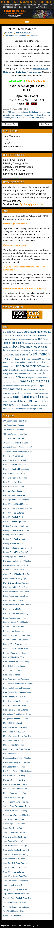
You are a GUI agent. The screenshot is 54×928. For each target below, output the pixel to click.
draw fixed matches (18, 354)
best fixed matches (25, 346)
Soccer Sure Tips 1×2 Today (15, 811)
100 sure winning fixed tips (34, 343)
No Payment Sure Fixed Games (16, 749)
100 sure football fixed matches (26, 339)
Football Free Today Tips (13, 631)
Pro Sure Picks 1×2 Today (14, 776)
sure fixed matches (28, 397)
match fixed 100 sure (27, 374)
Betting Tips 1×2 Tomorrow (14, 557)
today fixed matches (21, 405)
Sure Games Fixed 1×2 (13, 841)
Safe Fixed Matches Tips (13, 797)
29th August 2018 (23, 33)
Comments (34, 36)
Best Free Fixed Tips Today (14, 465)
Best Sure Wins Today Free (14, 491)
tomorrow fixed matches (13, 409)
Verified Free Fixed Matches (15, 902)
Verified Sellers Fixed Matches (16, 907)
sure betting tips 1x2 (27, 393)
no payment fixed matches (39, 378)
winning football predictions (32, 409)
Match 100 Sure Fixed (12, 723)
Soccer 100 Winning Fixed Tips (16, 802)
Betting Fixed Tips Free (13, 535)
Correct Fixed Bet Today (13, 570)
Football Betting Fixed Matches (16, 622)
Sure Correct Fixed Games (14, 832)
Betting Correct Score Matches (16, 530)
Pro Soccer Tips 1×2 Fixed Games (17, 771)
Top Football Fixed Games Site (16, 894)
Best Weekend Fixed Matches (16, 504)
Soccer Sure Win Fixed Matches (16, 815)
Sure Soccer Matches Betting (15, 854)
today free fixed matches (39, 405)
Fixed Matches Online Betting (15, 613)
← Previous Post (10, 124)
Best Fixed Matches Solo (13, 456)
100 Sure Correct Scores (13, 425)
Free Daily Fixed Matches (14, 666)
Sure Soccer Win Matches (14, 859)
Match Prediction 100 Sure (14, 732)
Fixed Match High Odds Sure (15, 587)
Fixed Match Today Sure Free (15, 596)
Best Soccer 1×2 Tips (12, 482)
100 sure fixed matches (18, 112)
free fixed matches (29, 366)
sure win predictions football (23, 118)
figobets (8, 33)
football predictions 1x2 (30, 362)
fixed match (39, 354)
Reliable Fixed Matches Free (15, 789)
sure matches (16, 401)
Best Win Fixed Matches (13, 513)
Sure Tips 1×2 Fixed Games (15, 863)
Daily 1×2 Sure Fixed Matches (16, 583)
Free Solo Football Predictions (16, 701)
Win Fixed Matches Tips (13, 911)
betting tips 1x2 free (30, 350)
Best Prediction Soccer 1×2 (14, 473)
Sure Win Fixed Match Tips (14, 867)
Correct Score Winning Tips (14, 578)
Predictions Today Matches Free (16, 762)
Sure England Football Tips (14, 837)
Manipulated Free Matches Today (17, 714)
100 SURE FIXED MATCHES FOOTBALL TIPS (26, 2)
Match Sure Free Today (13, 740)
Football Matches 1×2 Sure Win (16, 635)
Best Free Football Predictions (16, 469)
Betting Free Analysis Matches (16, 539)
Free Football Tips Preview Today (17, 692)
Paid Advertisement (11, 754)
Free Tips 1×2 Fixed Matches (15, 710)
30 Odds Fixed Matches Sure (15, 443)
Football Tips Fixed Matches (15, 644)
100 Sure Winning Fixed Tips (15, 434)
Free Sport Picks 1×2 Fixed (14, 705)
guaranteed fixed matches (39, 370)
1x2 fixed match (10, 332)
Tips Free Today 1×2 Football (15, 881)
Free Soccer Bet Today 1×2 (14, 697)
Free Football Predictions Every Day (18, 684)
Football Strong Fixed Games (15, 640)
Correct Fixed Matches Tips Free (17, 574)
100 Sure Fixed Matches (20, 29)
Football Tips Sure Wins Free (15, 648)
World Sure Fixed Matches (14, 916)
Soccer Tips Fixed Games (14, 824)
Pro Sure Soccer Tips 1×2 (14, 780)
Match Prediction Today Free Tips (17, 736)
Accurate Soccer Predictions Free (17, 452)
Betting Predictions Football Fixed (17, 548)
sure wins (40, 118)
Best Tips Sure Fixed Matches (16, 500)
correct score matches (12, 115)
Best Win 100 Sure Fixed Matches (17, 508)
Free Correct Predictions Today (16, 662)
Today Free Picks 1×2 (12, 885)
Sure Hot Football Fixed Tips (15, 846)
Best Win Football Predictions (15, 517)
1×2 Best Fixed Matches (13, 438)
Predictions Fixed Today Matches (17, 758)
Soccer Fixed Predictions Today (16, 806)
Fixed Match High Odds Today (16, 592)
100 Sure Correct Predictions (15, 421)
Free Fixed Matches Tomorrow (16, 679)
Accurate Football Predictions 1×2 (17, 447)
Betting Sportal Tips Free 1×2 (15, 552)
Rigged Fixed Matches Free (14, 793)
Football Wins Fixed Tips (13, 657)
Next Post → (45, 124)
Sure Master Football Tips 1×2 (16, 850)
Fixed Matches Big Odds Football (17, 605)
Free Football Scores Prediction (16, 688)
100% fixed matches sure (39, 112)
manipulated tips (10, 373)
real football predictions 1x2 (12, 386)
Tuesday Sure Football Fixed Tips (17, 898)
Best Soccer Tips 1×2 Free (14, 487)
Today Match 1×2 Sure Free (15, 889)
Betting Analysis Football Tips (15, 526)
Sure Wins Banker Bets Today (16, 876)
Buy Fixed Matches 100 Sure (15, 565)
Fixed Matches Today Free (14, 618)
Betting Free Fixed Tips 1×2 (15, 543)
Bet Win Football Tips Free (14, 522)
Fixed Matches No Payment (15, 609)
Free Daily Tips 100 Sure (13, 670)
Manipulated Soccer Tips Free (15, 719)
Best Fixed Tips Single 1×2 (14, 460)
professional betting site (11, 382)
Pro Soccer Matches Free (14, 767)
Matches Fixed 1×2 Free (13, 745)
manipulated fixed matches (34, 115)
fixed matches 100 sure (36, 359)
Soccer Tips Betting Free (13, 819)
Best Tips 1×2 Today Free (14, 495)
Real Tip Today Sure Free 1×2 (15, 784)
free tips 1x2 (25, 370)
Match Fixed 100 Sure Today (15, 727)
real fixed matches (34, 381)
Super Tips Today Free (12, 828)
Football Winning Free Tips (14, 653)
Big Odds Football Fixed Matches (17, 561)
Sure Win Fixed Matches (13, 872)
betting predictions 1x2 (15, 350)
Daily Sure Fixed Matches (28, 72)
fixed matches (14, 358)
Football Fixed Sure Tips (13, 627)
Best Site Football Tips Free (15, 478)
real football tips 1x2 (29, 386)
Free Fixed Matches (11, 675)
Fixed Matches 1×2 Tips (13, 600)
